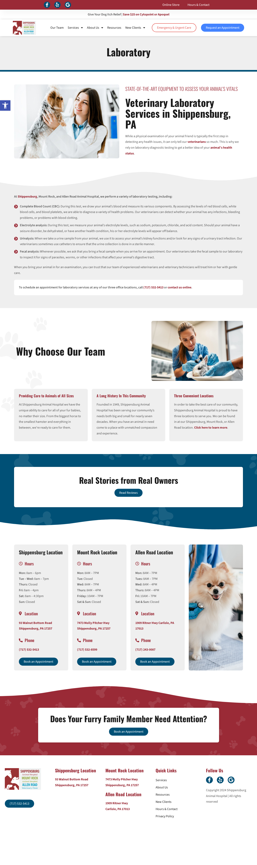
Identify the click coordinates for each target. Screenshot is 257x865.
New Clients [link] (133, 27)
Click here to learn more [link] (210, 427)
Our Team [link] (57, 27)
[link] (5, 105)
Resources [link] (114, 27)
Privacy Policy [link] (165, 816)
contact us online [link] (179, 287)
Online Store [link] (170, 5)
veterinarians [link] (197, 142)
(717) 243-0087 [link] (145, 649)
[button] (47, 5)
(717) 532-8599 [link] (87, 649)
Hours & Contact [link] (198, 5)
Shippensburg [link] (27, 196)
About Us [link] (93, 27)
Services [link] (73, 27)
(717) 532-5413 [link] (153, 287)
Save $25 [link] (146, 14)
